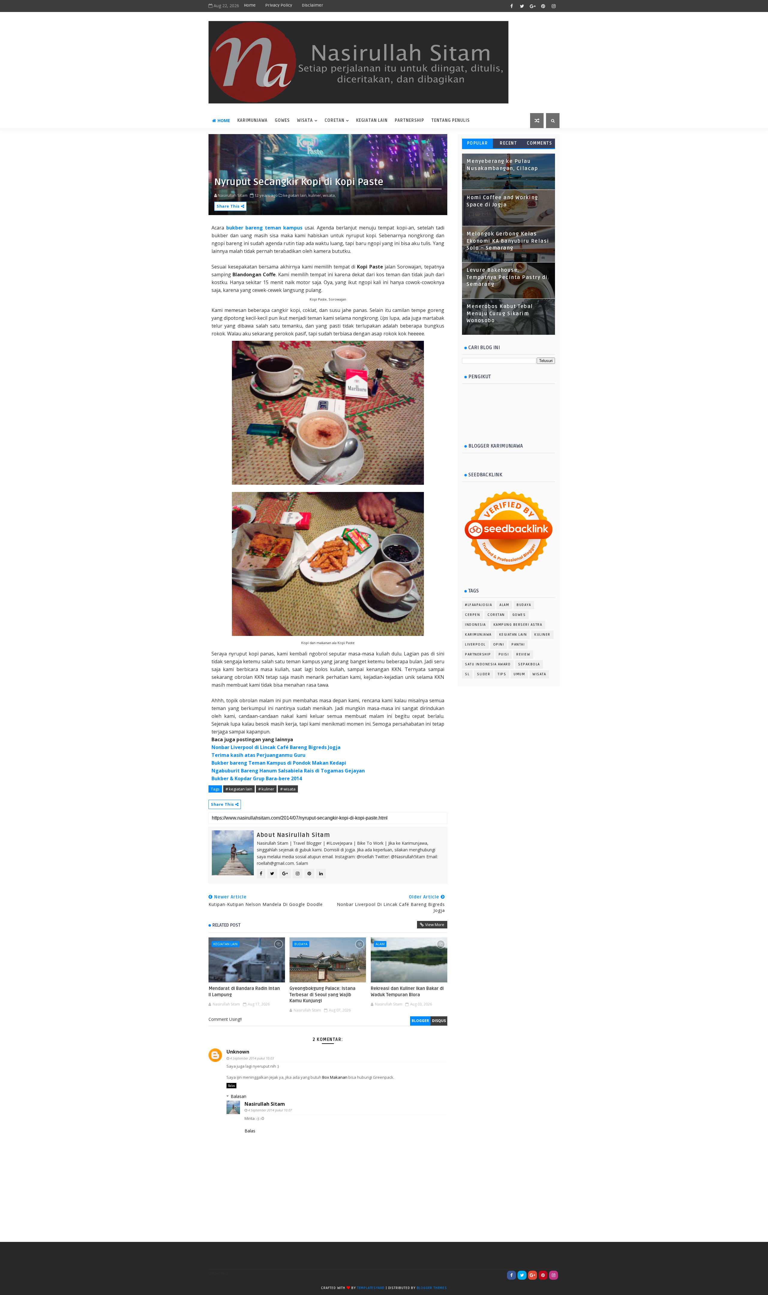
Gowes (282, 120)
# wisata (288, 789)
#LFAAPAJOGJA (478, 605)
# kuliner (266, 789)
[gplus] (532, 5)
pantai (518, 644)
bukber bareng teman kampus (264, 227)
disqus (439, 1020)
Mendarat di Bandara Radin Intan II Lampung (244, 991)
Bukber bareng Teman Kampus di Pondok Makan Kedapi (279, 763)
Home (250, 5)
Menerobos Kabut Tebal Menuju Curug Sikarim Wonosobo (499, 314)
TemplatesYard (371, 1288)
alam (380, 944)
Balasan (238, 1096)
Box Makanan (334, 1077)
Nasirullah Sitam (264, 1104)
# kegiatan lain (239, 789)
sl (467, 674)
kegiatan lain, (295, 195)
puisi (504, 654)
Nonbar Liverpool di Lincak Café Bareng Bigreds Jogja (276, 747)
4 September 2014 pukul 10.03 (252, 1058)
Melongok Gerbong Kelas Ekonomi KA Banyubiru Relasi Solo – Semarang (507, 241)
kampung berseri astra (518, 624)
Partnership (409, 120)
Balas (231, 1086)
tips (502, 674)
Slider (483, 674)
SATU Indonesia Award (488, 664)
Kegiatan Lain (372, 120)
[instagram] (553, 5)
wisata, (329, 195)
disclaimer (312, 5)
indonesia (475, 624)
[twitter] (522, 5)
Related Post (226, 925)
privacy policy (278, 5)
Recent (508, 143)
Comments (539, 143)
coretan (334, 120)
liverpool (475, 644)
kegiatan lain (225, 944)
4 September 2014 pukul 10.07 (270, 1110)
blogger (420, 1020)
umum (519, 674)
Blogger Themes (432, 1288)
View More (434, 924)
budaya (301, 944)
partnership (478, 654)
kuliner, (315, 195)
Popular (477, 143)
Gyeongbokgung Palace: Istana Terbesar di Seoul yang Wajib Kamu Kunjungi (323, 994)
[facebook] (511, 5)
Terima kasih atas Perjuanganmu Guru (258, 755)
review (523, 654)
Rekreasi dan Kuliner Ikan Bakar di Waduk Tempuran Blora (407, 991)
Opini (498, 644)
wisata (305, 120)
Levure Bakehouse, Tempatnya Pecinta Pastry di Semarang (507, 277)
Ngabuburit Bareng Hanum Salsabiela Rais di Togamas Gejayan (288, 770)
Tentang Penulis (450, 120)
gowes (519, 615)
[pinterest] (543, 5)
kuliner (542, 634)
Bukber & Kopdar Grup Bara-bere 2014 (257, 778)
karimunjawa (252, 120)
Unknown (237, 1051)
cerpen (472, 615)
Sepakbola (529, 664)
